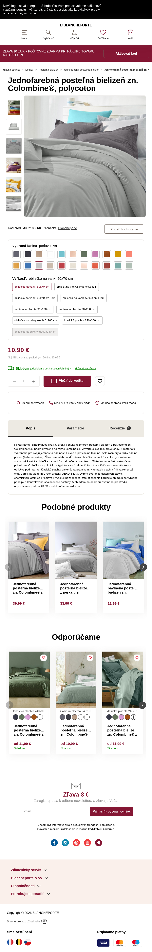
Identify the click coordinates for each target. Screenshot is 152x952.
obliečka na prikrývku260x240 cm (35, 331)
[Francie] (11, 942)
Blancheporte (67, 228)
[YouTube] (87, 843)
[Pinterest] (76, 843)
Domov (29, 69)
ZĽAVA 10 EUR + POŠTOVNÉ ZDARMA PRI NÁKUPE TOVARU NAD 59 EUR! (49, 53)
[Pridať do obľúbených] (100, 381)
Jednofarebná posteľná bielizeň (81, 69)
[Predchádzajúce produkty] (8, 567)
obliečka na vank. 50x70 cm (31, 286)
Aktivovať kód (126, 53)
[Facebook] (54, 843)
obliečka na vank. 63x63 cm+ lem (83, 297)
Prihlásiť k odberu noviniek (111, 811)
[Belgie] (20, 942)
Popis (30, 428)
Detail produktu (45, 746)
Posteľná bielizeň (48, 69)
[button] (9, 705)
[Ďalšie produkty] (143, 567)
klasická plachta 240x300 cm (82, 320)
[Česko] (28, 942)
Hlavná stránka (11, 69)
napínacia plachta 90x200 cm (77, 309)
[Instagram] (65, 843)
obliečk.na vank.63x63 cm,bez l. (77, 286)
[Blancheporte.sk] (76, 25)
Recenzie (119, 428)
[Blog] (98, 843)
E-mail (26, 811)
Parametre (75, 428)
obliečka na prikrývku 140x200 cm (35, 320)
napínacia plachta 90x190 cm (32, 309)
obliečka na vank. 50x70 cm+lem (34, 297)
